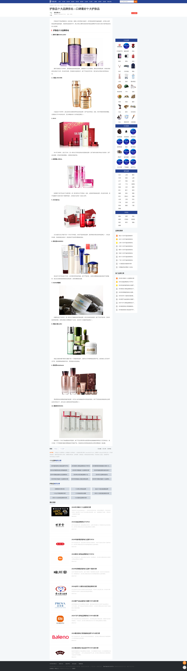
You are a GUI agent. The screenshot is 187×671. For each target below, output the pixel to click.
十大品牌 (62, 448)
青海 (119, 205)
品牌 (61, 5)
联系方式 (61, 663)
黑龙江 (126, 196)
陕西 (133, 187)
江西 (126, 199)
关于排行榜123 (53, 663)
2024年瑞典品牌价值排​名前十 (101, 470)
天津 (119, 178)
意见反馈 (74, 663)
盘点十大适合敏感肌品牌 (101, 489)
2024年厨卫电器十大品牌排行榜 (59, 479)
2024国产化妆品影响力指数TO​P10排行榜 (129, 299)
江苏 (126, 187)
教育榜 (81, 1)
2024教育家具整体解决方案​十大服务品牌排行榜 (102, 466)
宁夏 (133, 205)
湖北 (126, 193)
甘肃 (126, 202)
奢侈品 (133, 219)
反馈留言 (52, 668)
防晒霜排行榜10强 (59, 489)
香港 (119, 187)
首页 (60, 1)
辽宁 (119, 181)
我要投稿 (81, 663)
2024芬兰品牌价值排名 (102, 474)
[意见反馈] (184, 667)
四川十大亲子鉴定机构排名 (126, 256)
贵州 (133, 190)
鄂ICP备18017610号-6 (108, 666)
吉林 (133, 181)
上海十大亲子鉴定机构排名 (126, 242)
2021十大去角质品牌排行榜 (60, 497)
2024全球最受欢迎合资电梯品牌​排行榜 (59, 470)
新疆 (126, 205)
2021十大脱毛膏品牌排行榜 (102, 493)
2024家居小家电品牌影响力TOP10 (128, 288)
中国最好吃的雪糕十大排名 (126, 267)
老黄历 (73, 668)
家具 (126, 222)
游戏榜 (104, 1)
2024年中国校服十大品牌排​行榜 (80, 470)
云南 (119, 199)
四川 (119, 196)
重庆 (133, 175)
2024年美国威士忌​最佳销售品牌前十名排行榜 (81, 479)
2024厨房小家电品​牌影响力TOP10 (81, 466)
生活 (58, 5)
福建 (119, 193)
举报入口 (57, 668)
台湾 (133, 202)
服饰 (119, 216)
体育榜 (99, 1)
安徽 (133, 196)
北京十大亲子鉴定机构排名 (126, 239)
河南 (126, 181)
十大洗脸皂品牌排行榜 (81, 497)
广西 (119, 202)
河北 (133, 199)
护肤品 (55, 448)
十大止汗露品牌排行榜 (60, 493)
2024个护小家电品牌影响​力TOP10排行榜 (129, 302)
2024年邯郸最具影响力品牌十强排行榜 (129, 292)
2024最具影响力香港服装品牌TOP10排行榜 (130, 306)
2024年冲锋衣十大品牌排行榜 (126, 278)
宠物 (133, 222)
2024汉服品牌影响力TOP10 (126, 281)
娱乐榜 (68, 1)
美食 (133, 216)
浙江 (119, 190)
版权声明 (68, 663)
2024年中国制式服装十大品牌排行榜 (101, 479)
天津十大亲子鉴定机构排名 (126, 246)
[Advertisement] (126, 27)
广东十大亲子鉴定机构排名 (126, 260)
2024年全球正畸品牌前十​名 (81, 474)
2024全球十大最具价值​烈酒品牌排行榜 (129, 295)
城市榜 (77, 1)
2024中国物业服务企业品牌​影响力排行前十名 (59, 474)
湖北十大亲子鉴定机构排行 (126, 235)
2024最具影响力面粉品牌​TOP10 (59, 466)
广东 (126, 184)
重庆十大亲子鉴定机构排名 (126, 249)
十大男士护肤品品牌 (80, 489)
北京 (119, 175)
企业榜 (86, 1)
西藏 (119, 208)
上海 (126, 175)
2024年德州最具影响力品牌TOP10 (128, 285)
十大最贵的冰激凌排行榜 (125, 263)
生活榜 (63, 1)
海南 (126, 178)
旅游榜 (72, 1)
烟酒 (119, 225)
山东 (119, 184)
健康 (119, 219)
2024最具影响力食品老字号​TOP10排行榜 (129, 309)
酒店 (119, 222)
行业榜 (90, 1)
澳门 (126, 190)
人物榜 (95, 1)
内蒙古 (133, 184)
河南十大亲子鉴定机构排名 (126, 253)
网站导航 (109, 1)
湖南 (133, 193)
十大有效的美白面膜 (80, 493)
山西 (133, 178)
